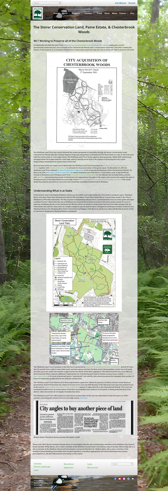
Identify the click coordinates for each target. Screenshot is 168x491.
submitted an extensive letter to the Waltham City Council (86, 45)
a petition (40, 177)
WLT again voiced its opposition (58, 172)
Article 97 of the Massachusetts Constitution (103, 367)
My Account (92, 468)
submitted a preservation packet (83, 175)
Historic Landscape (42, 467)
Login (89, 464)
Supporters (68, 468)
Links (36, 470)
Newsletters (69, 464)
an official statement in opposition (70, 170)
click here (83, 398)
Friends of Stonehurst (57, 168)
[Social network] (115, 479)
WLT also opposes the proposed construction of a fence (100, 179)
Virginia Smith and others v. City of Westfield (61, 387)
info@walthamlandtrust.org (43, 487)
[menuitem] (56, 13)
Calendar (38, 464)
